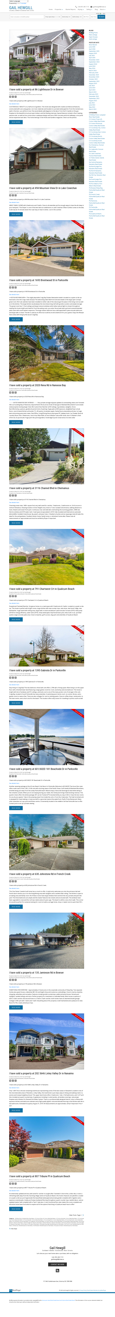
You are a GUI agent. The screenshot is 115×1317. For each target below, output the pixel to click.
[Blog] (57, 1270)
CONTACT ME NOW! (57, 1264)
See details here (14, 104)
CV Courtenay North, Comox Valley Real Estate (54, 1220)
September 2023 (94, 81)
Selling (88, 9)
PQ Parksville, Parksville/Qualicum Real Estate (26, 285)
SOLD (104, 13)
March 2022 (92, 109)
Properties (58, 9)
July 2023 (92, 86)
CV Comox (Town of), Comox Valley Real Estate (45, 1218)
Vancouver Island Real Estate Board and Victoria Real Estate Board (58, 1300)
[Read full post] (46, 58)
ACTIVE (97, 13)
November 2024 (94, 60)
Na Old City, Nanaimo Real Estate (69, 1222)
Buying (80, 9)
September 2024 (94, 62)
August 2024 (93, 64)
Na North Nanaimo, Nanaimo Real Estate (24, 1078)
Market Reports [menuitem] (71, 9)
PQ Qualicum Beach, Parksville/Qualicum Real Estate (27, 594)
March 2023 (92, 92)
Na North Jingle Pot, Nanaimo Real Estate (33, 1222)
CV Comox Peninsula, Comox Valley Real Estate (66, 1218)
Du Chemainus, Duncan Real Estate (23, 493)
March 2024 (92, 70)
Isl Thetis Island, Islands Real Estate (71, 1221)
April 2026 (92, 49)
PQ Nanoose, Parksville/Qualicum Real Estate (26, 390)
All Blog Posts (93, 33)
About (102, 9)
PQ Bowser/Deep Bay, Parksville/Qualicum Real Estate (28, 94)
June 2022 (92, 105)
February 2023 (93, 94)
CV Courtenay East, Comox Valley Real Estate (33, 1220)
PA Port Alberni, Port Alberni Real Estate (30, 1224)
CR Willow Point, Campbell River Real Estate (24, 1218)
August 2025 (93, 53)
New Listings (93, 35)
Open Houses (93, 37)
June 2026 (92, 47)
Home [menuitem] (51, 9)
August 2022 (93, 101)
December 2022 (94, 96)
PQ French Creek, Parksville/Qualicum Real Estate (27, 879)
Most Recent (93, 45)
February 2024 (93, 73)
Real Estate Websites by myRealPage (96, 1290)
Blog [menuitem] (96, 9)
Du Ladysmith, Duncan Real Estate (37, 1221)
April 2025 (92, 58)
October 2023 (93, 79)
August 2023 (93, 83)
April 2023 (92, 90)
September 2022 (94, 98)
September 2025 (94, 51)
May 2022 (92, 107)
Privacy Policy (83, 1290)
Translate (23, 3)
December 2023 (94, 75)
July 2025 (92, 55)
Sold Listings (93, 39)
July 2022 (92, 103)
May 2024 (92, 68)
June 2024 (92, 66)
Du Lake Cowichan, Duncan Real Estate (24, 193)
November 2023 (94, 77)
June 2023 (92, 88)
